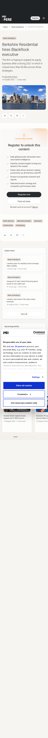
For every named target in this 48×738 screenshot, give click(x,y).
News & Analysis (18, 27)
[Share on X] (11, 115)
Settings (36, 377)
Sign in (35, 207)
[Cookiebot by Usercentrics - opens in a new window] (34, 333)
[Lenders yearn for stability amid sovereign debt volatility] (24, 264)
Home (5, 27)
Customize (22, 394)
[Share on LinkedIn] (5, 115)
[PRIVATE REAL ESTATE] (7, 18)
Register (35, 18)
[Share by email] (17, 115)
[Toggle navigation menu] (44, 18)
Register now (24, 194)
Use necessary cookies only (24, 403)
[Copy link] (23, 115)
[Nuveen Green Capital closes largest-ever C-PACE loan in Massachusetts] (17, 413)
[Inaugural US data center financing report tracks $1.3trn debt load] (24, 281)
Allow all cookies (24, 385)
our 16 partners (18, 346)
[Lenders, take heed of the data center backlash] (24, 299)
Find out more (24, 201)
